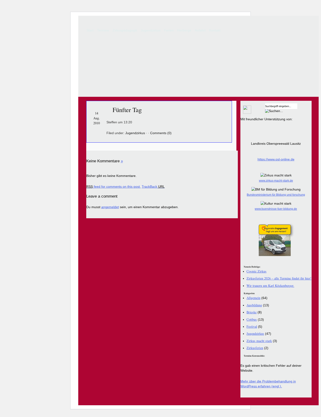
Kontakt (214, 30)
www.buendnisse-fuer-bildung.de (276, 208)
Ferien (169, 30)
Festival (252, 326)
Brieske (252, 312)
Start (90, 30)
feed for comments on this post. (113, 186)
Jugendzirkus (150, 30)
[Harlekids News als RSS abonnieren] (245, 112)
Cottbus (252, 319)
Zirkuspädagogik (125, 30)
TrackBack (153, 186)
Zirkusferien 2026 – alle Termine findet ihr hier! (279, 278)
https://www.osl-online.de (276, 159)
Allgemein (253, 298)
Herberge (184, 30)
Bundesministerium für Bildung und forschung (276, 194)
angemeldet (110, 207)
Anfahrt (200, 30)
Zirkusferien (255, 348)
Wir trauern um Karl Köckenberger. (270, 285)
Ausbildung (254, 305)
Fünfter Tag (127, 109)
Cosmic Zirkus (256, 271)
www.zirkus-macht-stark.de (276, 180)
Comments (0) (161, 133)
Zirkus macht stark (259, 341)
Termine (103, 30)
